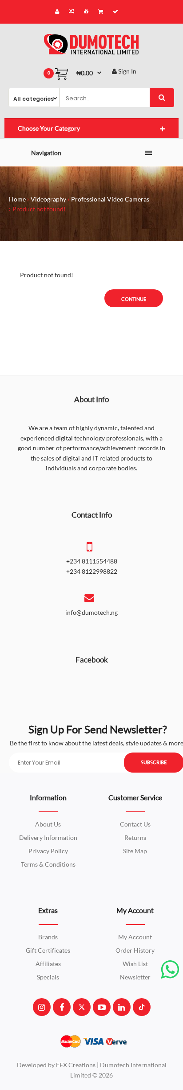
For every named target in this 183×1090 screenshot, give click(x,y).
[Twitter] (82, 1007)
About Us (48, 824)
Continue (133, 299)
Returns (135, 837)
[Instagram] (41, 1007)
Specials (48, 977)
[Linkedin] (121, 1007)
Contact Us (135, 824)
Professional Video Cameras (110, 199)
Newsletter (135, 977)
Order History (135, 950)
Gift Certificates (48, 950)
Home (17, 199)
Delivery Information (48, 837)
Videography (48, 199)
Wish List (135, 963)
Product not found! (39, 209)
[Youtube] (102, 1007)
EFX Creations (75, 1065)
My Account (135, 937)
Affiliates (48, 963)
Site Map (135, 851)
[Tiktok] (142, 1007)
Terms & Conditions (48, 864)
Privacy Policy (48, 851)
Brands (48, 937)
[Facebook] (62, 1007)
